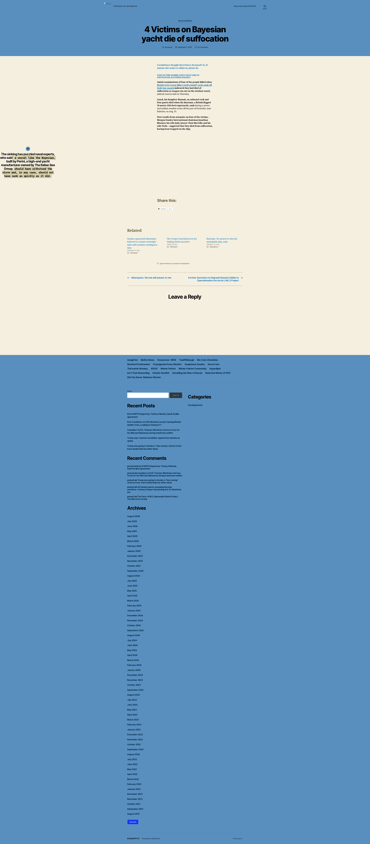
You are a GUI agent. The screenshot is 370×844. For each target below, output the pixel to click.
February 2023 (134, 724)
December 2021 (135, 794)
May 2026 (132, 531)
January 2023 (133, 729)
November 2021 (135, 799)
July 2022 (132, 759)
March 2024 (133, 660)
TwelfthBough (186, 360)
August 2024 (133, 635)
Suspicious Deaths (195, 364)
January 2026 (134, 551)
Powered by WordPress (151, 839)
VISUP (154, 368)
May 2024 (132, 650)
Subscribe (133, 822)
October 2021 (133, 804)
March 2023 (133, 720)
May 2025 (132, 591)
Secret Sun (213, 364)
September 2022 (135, 749)
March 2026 (133, 541)
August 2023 (133, 695)
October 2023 (134, 685)
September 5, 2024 (185, 47)
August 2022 (133, 754)
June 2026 (132, 526)
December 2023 (135, 675)
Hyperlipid (214, 368)
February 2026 (134, 546)
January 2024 (134, 670)
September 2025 (135, 571)
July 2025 (132, 581)
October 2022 (134, 744)
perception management (180, 263)
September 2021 (135, 809)
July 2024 (132, 640)
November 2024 (135, 620)
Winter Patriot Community (192, 368)
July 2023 (132, 700)
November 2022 (135, 739)
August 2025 (133, 576)
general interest (165, 263)
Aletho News (147, 360)
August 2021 (133, 814)
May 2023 (132, 710)
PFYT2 (136, 839)
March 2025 (133, 600)
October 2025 (134, 566)
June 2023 (132, 705)
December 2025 (135, 556)
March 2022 (133, 779)
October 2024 (134, 625)
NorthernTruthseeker (138, 364)
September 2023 (135, 690)
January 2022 (133, 789)
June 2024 (132, 645)
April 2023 (132, 715)
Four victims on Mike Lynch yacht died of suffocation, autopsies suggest (178, 76)
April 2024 (132, 655)
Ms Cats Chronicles (207, 360)
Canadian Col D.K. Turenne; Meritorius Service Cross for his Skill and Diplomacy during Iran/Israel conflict (154, 474)
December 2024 (135, 615)
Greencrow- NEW (166, 360)
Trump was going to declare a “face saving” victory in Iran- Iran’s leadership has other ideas (152, 481)
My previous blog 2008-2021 (245, 6)
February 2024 (134, 665)
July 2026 (132, 521)
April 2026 (132, 536)
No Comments (203, 47)
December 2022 (135, 734)
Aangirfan (132, 360)
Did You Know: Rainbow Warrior (144, 377)
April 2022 (132, 774)
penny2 (169, 47)
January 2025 (133, 610)
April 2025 (132, 595)
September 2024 (135, 630)
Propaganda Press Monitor (167, 364)
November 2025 (135, 561)
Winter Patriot (168, 368)
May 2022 (132, 769)
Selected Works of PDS (217, 373)
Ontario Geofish (160, 373)
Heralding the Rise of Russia (187, 373)
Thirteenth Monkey (137, 368)
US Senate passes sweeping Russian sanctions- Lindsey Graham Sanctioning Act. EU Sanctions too (154, 489)
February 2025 (134, 605)
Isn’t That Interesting (138, 373)
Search (129, 391)
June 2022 (132, 764)
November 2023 (135, 680)
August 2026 (133, 516)
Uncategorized (185, 21)
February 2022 (134, 784)
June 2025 (132, 586)
